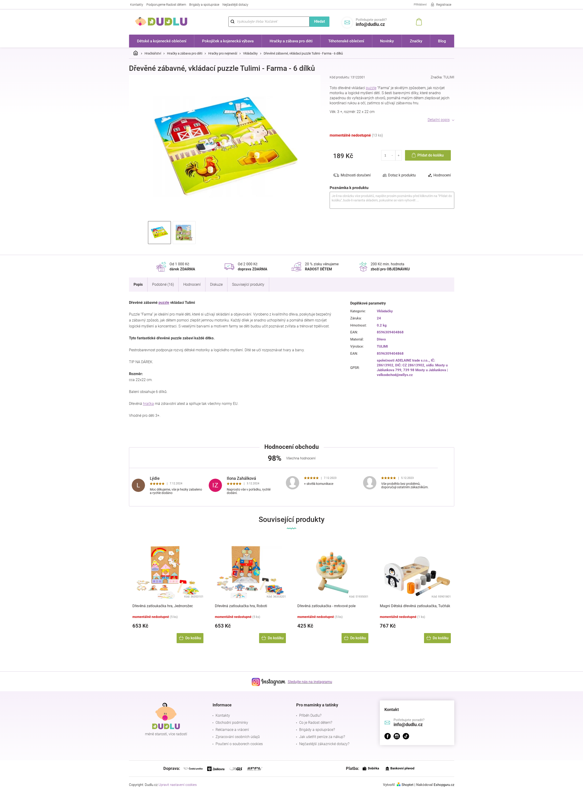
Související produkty (248, 284)
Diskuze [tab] (216, 284)
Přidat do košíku (430, 155)
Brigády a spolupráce (204, 4)
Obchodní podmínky (232, 722)
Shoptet (407, 785)
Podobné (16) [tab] (163, 284)
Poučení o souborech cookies (239, 744)
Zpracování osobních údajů (238, 737)
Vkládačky (385, 311)
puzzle (371, 88)
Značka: (442, 77)
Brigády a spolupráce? (317, 729)
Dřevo (381, 339)
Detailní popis (439, 120)
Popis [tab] (138, 284)
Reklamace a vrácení (232, 729)
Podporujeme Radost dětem (166, 4)
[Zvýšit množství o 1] (398, 155)
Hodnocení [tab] (442, 175)
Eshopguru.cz (444, 785)
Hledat (319, 21)
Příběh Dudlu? (310, 715)
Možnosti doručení (356, 175)
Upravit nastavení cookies (178, 785)
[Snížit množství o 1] (392, 155)
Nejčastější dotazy (235, 4)
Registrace (443, 4)
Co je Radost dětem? (315, 722)
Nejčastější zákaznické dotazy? (324, 744)
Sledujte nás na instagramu (310, 682)
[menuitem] (161, 41)
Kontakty (136, 4)
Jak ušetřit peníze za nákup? (322, 737)
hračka (148, 403)
